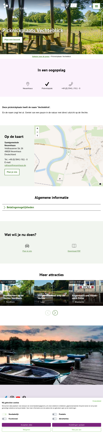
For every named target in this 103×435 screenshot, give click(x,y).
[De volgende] (55, 312)
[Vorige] (47, 312)
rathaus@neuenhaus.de (15, 165)
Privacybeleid (97, 401)
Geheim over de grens (40, 56)
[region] (68, 155)
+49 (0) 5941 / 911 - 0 (71, 88)
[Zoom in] (37, 128)
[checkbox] (4, 414)
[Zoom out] (37, 132)
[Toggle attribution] (100, 184)
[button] (12, 40)
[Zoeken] (80, 6)
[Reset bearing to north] (37, 135)
